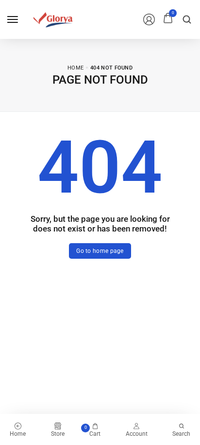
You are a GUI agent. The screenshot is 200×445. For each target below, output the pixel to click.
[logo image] (53, 18)
